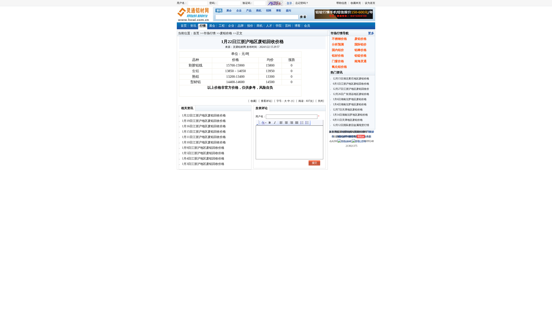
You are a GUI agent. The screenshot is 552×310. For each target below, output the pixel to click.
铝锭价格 (360, 55)
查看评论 (266, 100)
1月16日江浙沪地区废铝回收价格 (203, 126)
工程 (222, 25)
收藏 (253, 100)
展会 (229, 10)
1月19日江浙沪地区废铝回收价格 (203, 120)
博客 (278, 10)
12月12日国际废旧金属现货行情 (350, 125)
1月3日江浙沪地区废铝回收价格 (202, 164)
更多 (371, 33)
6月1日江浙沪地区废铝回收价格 (350, 83)
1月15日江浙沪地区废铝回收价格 (203, 131)
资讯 (219, 10)
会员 (307, 25)
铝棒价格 (360, 50)
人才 (269, 25)
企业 (239, 10)
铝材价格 (338, 55)
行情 (203, 25)
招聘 (268, 10)
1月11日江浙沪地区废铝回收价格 (203, 137)
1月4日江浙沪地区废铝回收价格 (202, 158)
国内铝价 (338, 50)
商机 (258, 10)
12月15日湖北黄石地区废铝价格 (350, 78)
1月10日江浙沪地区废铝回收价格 (203, 142)
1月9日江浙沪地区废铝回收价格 (202, 147)
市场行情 (210, 33)
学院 (279, 25)
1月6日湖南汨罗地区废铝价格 (349, 99)
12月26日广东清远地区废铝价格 (350, 94)
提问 (288, 10)
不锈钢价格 (339, 38)
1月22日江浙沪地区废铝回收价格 (203, 115)
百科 (288, 25)
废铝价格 (226, 33)
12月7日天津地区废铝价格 (347, 109)
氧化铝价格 (339, 66)
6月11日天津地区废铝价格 (347, 119)
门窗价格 (338, 61)
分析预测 (338, 44)
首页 (184, 25)
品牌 (241, 25)
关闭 (320, 100)
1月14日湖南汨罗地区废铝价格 (350, 114)
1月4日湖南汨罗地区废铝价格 (349, 104)
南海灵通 (360, 61)
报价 (250, 25)
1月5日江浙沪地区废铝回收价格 (202, 153)
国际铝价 (360, 44)
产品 (248, 10)
